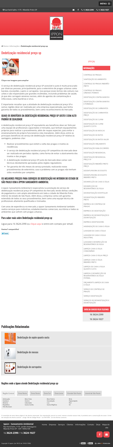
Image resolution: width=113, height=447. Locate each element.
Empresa (52, 424)
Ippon (91, 61)
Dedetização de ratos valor (96, 139)
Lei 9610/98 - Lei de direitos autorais (54, 417)
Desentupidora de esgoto (95, 170)
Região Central (8, 393)
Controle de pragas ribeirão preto (96, 85)
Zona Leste (59, 393)
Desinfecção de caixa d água (96, 182)
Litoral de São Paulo (92, 393)
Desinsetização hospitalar (95, 193)
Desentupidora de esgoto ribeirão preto (95, 176)
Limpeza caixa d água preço (96, 255)
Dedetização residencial (95, 153)
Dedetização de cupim (93, 119)
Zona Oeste (35, 393)
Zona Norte (22, 393)
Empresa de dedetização (94, 211)
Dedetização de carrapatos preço (96, 114)
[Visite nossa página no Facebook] (78, 10)
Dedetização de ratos (93, 135)
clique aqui (36, 223)
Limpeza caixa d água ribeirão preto (93, 261)
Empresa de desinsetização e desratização (96, 216)
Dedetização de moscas (94, 130)
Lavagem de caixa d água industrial (95, 236)
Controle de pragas (93, 75)
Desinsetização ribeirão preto (94, 198)
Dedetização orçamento (95, 144)
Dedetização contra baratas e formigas (97, 102)
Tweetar (5, 233)
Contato (90, 424)
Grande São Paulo (74, 393)
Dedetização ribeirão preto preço (96, 165)
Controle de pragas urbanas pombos (93, 91)
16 (103, 10)
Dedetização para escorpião (96, 148)
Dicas (98, 424)
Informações (88, 68)
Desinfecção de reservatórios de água (94, 187)
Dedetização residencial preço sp (95, 158)
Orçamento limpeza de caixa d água (96, 283)
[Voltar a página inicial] (56, 27)
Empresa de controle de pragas (94, 205)
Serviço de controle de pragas (94, 290)
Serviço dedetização (93, 296)
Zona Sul (47, 393)
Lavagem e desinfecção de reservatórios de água (95, 243)
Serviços (61, 424)
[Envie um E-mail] (73, 10)
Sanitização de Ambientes (95, 79)
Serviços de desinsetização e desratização (96, 301)
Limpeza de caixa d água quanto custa (94, 267)
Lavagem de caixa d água (95, 231)
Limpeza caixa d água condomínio (93, 250)
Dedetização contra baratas (97, 97)
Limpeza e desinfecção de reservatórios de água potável (95, 275)
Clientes (70, 424)
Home (44, 424)
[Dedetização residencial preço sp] (10, 66)
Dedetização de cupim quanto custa (93, 125)
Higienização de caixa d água (97, 226)
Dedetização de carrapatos (96, 108)
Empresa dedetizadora (94, 222)
